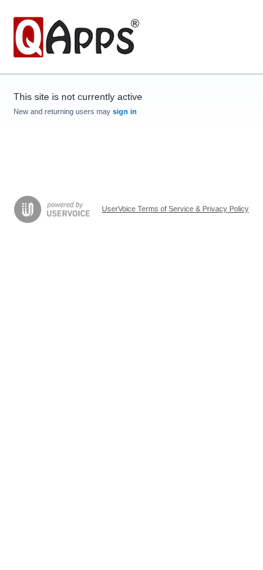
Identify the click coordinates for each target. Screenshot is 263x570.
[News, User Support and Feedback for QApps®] (76, 37)
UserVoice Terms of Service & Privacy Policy (175, 209)
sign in (125, 111)
